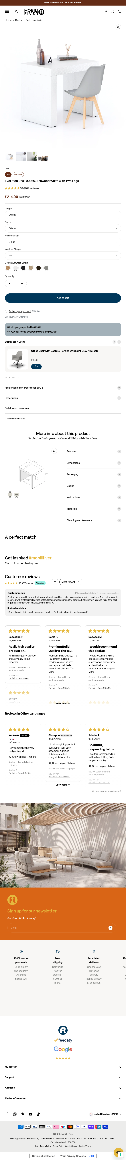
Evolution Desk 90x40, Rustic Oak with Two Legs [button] (19, 773)
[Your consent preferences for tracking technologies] (121, 1155)
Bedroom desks (34, 20)
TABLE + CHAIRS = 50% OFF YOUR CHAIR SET (63, 2)
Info (36, 1146)
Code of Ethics (85, 1146)
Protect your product (20, 311)
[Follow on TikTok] (38, 1114)
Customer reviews (15, 418)
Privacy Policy (45, 1146)
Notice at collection (43, 1156)
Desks (18, 20)
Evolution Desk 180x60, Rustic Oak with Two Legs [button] (20, 678)
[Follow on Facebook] (7, 1114)
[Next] (97, 2)
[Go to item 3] (32, 157)
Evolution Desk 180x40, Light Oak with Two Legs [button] (60, 776)
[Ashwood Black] (23, 268)
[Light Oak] (31, 268)
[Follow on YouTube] (30, 1114)
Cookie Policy (58, 1146)
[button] (12, 188)
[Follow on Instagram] (15, 1114)
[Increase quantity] (22, 283)
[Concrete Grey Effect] (46, 268)
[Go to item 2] (21, 157)
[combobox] (63, 215)
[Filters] (55, 582)
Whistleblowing (71, 1146)
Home (8, 20)
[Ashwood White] (15, 268)
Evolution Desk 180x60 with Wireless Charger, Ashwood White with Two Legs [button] (60, 688)
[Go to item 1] (10, 157)
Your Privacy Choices (73, 1156)
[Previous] (29, 2)
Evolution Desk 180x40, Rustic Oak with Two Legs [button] (100, 688)
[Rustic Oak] (8, 268)
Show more (61, 703)
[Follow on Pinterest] (23, 1114)
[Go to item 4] (43, 159)
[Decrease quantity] (9, 283)
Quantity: (10, 276)
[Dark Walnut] (38, 268)
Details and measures (17, 408)
